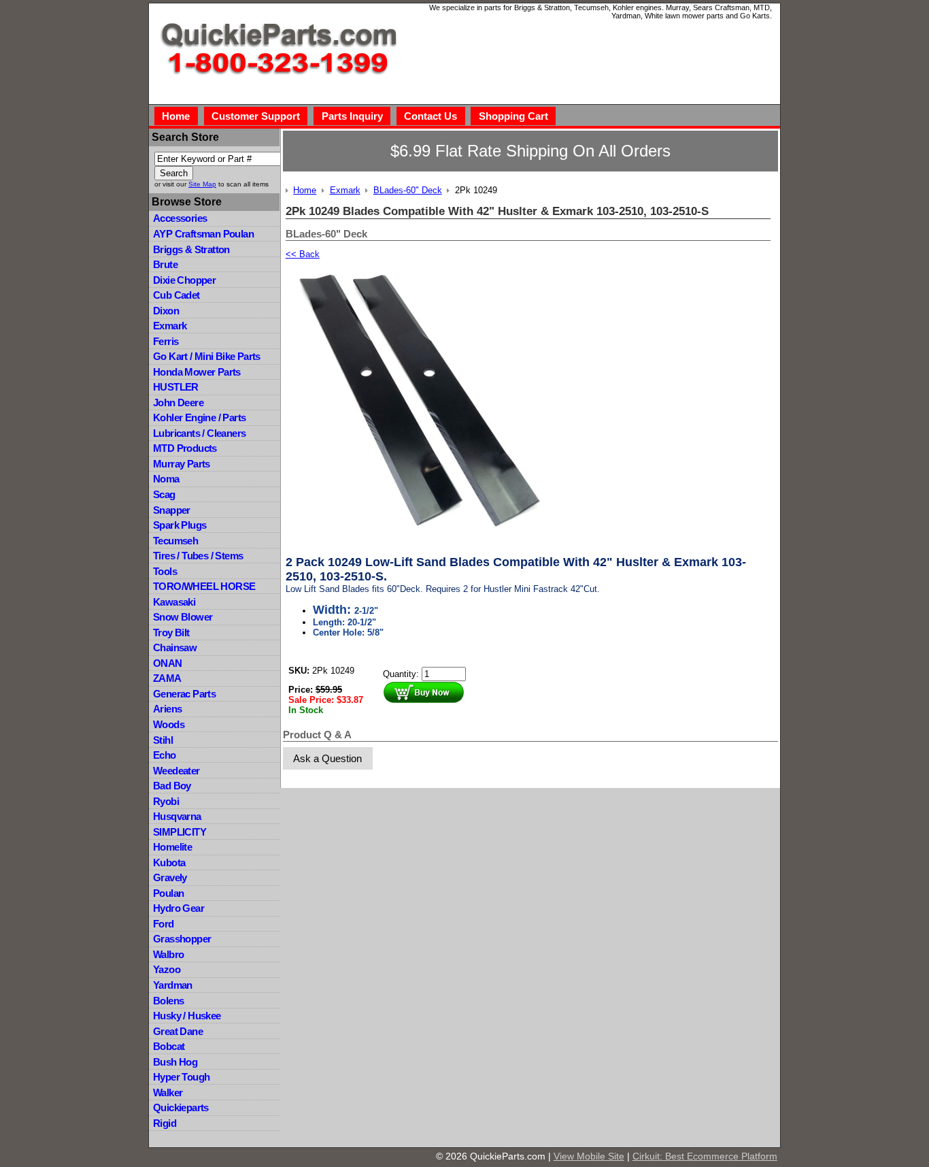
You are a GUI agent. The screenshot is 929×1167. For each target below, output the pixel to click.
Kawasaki (174, 602)
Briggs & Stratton (191, 249)
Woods (168, 724)
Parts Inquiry (352, 116)
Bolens (168, 1000)
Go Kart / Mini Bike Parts (206, 356)
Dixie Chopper (184, 280)
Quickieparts (181, 1107)
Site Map (202, 184)
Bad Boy (172, 785)
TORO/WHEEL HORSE (204, 586)
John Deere (178, 402)
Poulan (168, 893)
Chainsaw (175, 647)
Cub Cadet (176, 295)
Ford (163, 924)
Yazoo (166, 969)
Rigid (164, 1123)
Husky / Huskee (187, 1015)
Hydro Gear (178, 908)
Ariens (167, 708)
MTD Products (185, 448)
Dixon (166, 310)
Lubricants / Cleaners (199, 433)
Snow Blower (182, 617)
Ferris (165, 341)
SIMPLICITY (179, 832)
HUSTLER (176, 387)
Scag (164, 494)
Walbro (168, 954)
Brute (165, 264)
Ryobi (166, 801)
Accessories (180, 218)
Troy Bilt (171, 632)
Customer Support (256, 116)
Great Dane (178, 1031)
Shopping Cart (513, 116)
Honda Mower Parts (197, 372)
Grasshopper (182, 938)
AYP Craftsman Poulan (203, 234)
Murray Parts (181, 464)
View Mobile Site (589, 1156)
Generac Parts (184, 694)
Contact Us (430, 116)
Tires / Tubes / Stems (198, 555)
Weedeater (176, 770)
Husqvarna (177, 816)
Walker (167, 1092)
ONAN (167, 663)
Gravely (170, 877)
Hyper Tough (181, 1077)
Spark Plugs (179, 525)
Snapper (171, 510)
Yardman (172, 985)
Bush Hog (175, 1062)
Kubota (169, 862)
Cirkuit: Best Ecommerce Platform (704, 1156)
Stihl (163, 740)
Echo (164, 755)
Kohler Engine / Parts (199, 417)
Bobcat (168, 1046)
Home (176, 116)
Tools (165, 571)
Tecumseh (175, 540)
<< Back (303, 254)
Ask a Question (327, 758)
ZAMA (167, 678)
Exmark (169, 325)
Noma (166, 478)
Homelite (172, 847)
